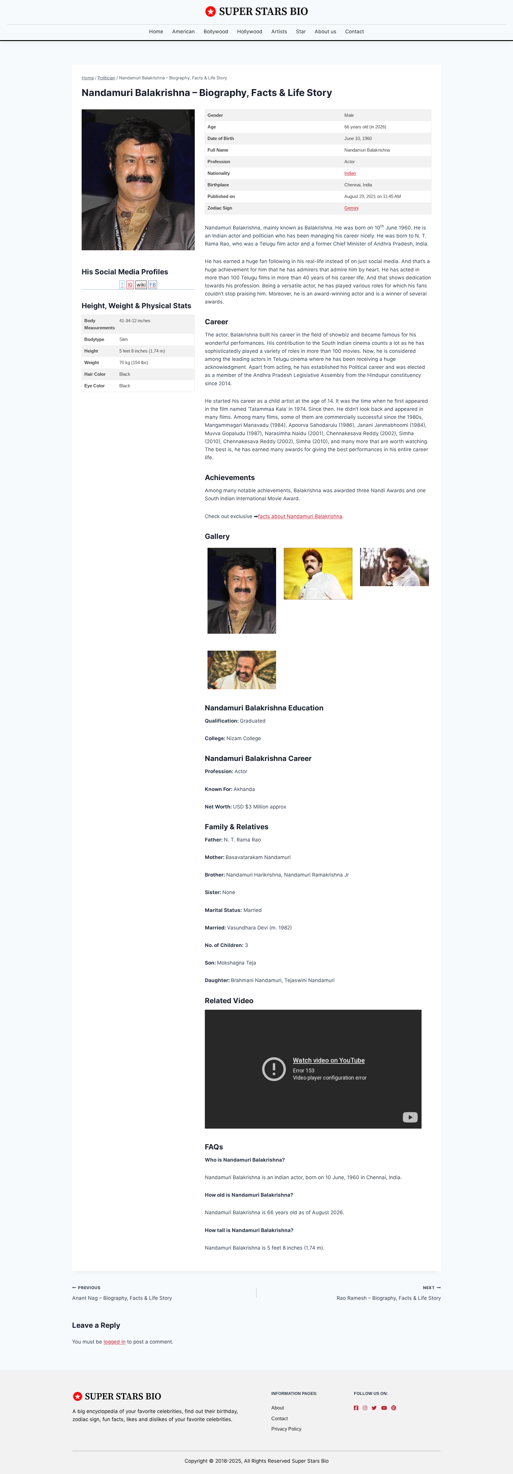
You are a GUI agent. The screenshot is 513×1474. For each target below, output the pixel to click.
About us (325, 31)
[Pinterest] (395, 1408)
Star (301, 31)
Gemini (351, 207)
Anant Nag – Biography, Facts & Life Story (122, 1293)
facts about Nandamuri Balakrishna (300, 516)
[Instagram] (366, 1408)
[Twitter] (376, 1408)
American (183, 31)
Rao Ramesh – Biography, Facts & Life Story (389, 1293)
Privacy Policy (286, 1428)
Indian (350, 173)
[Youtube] (385, 1408)
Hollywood (249, 31)
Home (156, 31)
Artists (279, 31)
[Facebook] (357, 1408)
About (277, 1407)
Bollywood (216, 31)
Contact (354, 31)
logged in (115, 1342)
